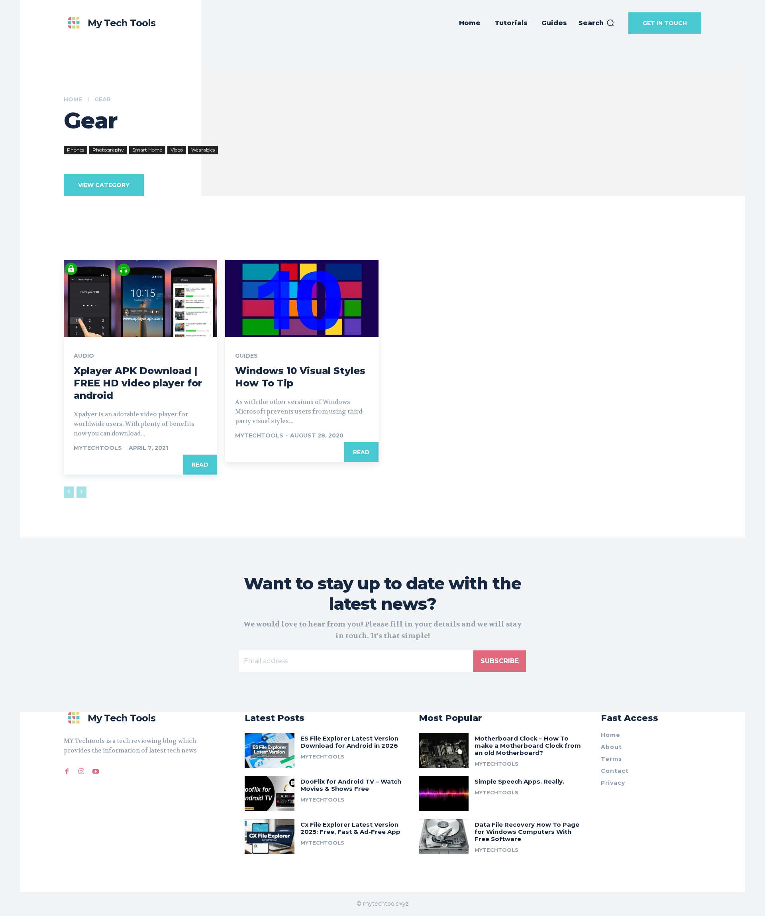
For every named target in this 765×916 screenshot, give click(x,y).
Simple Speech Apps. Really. (519, 781)
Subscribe (500, 661)
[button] (597, 23)
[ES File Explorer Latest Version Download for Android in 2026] (269, 750)
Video (177, 150)
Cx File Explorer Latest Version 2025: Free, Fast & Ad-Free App (350, 828)
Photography (108, 150)
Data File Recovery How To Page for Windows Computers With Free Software (527, 832)
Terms (611, 758)
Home (73, 99)
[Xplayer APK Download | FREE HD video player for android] (140, 298)
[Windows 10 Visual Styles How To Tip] (302, 298)
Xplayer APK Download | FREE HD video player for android (138, 383)
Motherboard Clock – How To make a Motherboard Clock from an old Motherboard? (528, 745)
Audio (84, 356)
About (611, 747)
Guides (246, 356)
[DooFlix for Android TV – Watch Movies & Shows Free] (269, 793)
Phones (75, 150)
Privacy (613, 782)
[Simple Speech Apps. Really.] (444, 793)
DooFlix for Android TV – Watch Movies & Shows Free (350, 785)
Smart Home (147, 150)
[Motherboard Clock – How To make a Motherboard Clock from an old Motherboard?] (444, 750)
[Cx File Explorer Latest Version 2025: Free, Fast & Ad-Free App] (269, 836)
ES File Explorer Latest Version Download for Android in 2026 (349, 742)
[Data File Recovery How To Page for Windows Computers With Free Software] (444, 836)
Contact (615, 770)
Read (200, 464)
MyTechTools (98, 447)
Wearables (203, 150)
